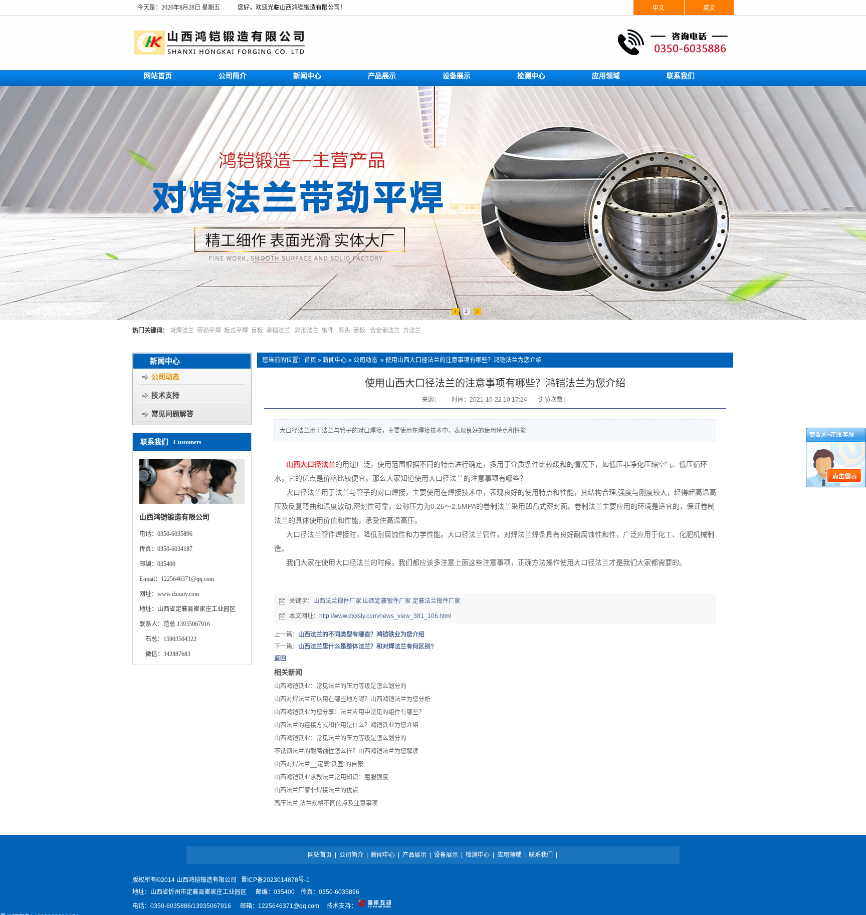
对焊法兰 (182, 330)
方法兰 (412, 330)
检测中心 (478, 854)
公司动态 (365, 360)
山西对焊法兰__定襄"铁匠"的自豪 (318, 764)
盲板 (257, 330)
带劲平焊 (209, 330)
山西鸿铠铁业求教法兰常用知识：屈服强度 (331, 777)
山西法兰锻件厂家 (337, 600)
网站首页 (320, 854)
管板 (359, 330)
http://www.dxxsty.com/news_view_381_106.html (385, 616)
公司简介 (351, 854)
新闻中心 (335, 360)
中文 (659, 8)
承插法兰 (278, 330)
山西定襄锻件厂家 (387, 600)
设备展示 (446, 854)
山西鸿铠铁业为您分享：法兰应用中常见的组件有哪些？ (349, 712)
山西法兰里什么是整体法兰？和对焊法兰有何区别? (366, 646)
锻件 (328, 330)
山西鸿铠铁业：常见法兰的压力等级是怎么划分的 (340, 686)
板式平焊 (236, 330)
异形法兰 (307, 330)
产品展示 (414, 854)
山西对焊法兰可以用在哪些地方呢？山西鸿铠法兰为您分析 (352, 699)
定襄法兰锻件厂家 (436, 600)
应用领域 (509, 854)
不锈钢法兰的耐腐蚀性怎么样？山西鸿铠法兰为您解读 (346, 751)
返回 (280, 658)
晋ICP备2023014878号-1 (275, 879)
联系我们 (541, 854)
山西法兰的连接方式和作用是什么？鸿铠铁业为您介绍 (346, 725)
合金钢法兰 (385, 330)
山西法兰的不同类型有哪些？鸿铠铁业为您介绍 (361, 634)
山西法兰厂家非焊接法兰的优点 (316, 790)
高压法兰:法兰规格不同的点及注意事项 (326, 803)
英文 (709, 8)
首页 (310, 360)
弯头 (344, 330)
